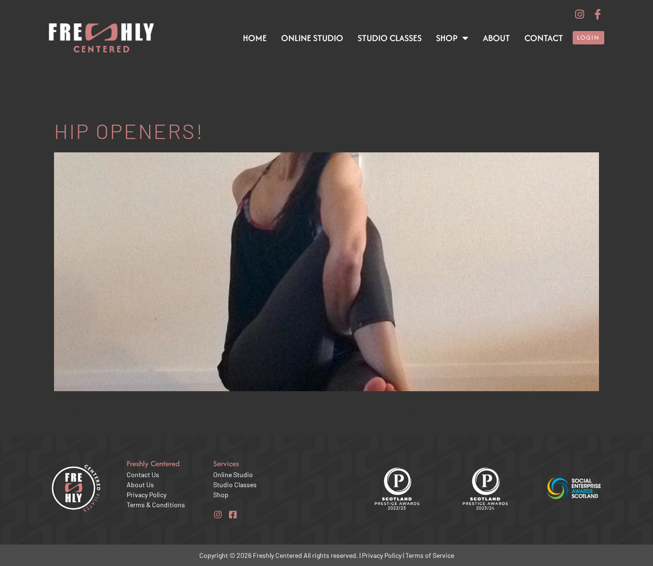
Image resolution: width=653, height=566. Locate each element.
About (496, 38)
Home (255, 38)
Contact (543, 38)
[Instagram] (580, 14)
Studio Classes (390, 38)
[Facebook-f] (597, 14)
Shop (446, 38)
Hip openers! (129, 130)
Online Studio (312, 38)
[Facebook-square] (233, 514)
